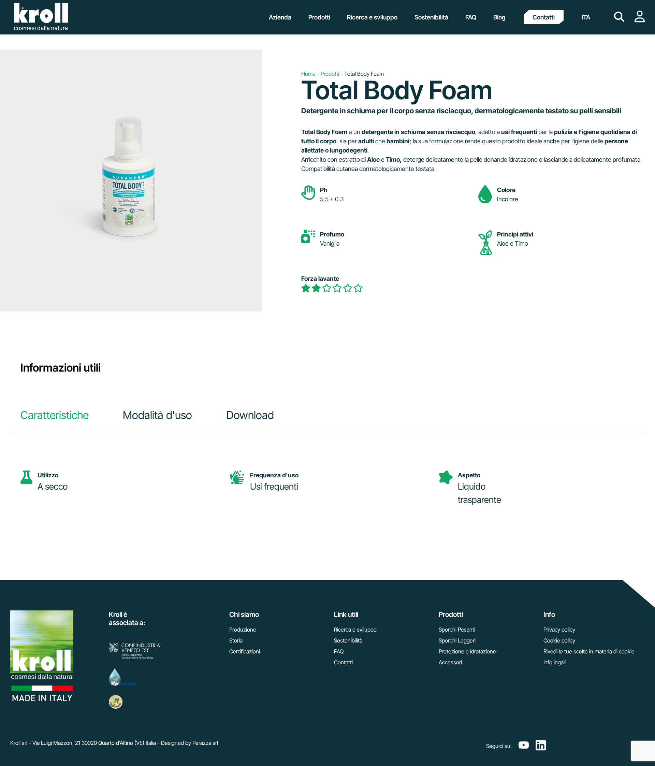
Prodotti (330, 73)
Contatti (544, 17)
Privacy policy (559, 629)
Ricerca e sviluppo (355, 629)
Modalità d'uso (157, 415)
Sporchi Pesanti (457, 629)
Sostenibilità (348, 640)
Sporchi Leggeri (457, 640)
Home (308, 73)
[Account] (640, 20)
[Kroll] (41, 17)
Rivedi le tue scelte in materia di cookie (589, 651)
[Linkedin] (541, 745)
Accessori (450, 662)
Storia (236, 640)
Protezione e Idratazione (467, 651)
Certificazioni (244, 651)
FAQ (339, 651)
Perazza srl (205, 742)
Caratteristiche (54, 415)
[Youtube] (524, 745)
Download (250, 415)
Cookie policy (559, 640)
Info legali (554, 662)
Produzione (242, 629)
